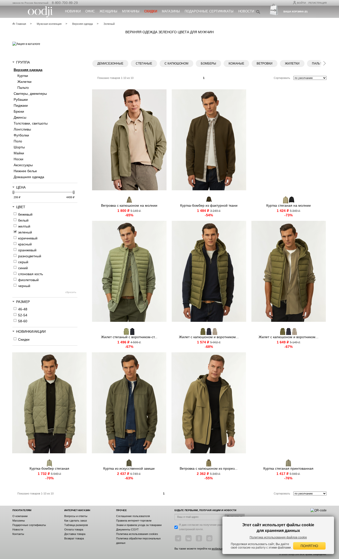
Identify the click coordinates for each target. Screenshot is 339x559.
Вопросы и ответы (75, 516)
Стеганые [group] (144, 63)
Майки (19, 153)
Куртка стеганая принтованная (288, 468)
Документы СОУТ (127, 529)
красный (25, 244)
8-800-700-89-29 (65, 3)
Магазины (171, 11)
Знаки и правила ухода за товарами (139, 525)
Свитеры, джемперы (30, 94)
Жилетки (24, 82)
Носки (18, 159)
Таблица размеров (76, 525)
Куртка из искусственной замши (129, 468)
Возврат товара (74, 538)
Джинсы (20, 117)
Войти (301, 2)
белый (23, 220)
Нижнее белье (25, 171)
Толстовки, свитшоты (31, 123)
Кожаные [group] (236, 63)
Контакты (18, 533)
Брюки (19, 111)
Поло (18, 141)
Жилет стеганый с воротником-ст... (129, 337)
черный (24, 286)
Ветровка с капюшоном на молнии (129, 205)
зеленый (25, 232)
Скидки (24, 339)
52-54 (22, 315)
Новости (246, 11)
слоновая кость (30, 274)
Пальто (23, 88)
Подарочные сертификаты (209, 11)
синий (23, 268)
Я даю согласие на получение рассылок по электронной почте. (206, 527)
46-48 (22, 309)
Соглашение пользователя (133, 516)
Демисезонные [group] (110, 63)
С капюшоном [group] (176, 63)
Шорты (19, 147)
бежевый (25, 214)
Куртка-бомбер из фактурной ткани (208, 205)
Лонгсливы (22, 129)
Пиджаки (21, 105)
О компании (20, 516)
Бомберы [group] (208, 63)
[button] (324, 62)
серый (23, 262)
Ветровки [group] (264, 63)
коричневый (27, 238)
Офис (90, 11)
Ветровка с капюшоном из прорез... (208, 468)
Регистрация (317, 2)
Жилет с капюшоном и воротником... (209, 337)
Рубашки (21, 99)
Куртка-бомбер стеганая (49, 468)
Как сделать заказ (75, 520)
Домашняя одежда (29, 177)
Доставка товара (74, 533)
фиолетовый (28, 280)
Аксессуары (23, 165)
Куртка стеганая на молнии (288, 205)
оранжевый (27, 250)
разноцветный (29, 256)
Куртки (22, 76)
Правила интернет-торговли (133, 520)
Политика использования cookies (137, 533)
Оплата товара (73, 529)
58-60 (22, 321)
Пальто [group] (318, 63)
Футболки (21, 135)
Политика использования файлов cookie (278, 537)
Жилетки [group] (292, 63)
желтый (24, 226)
